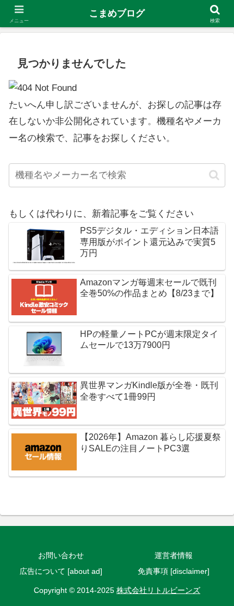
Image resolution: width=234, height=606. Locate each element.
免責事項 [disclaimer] (174, 571)
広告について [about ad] (61, 571)
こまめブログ (117, 13)
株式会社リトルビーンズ (158, 590)
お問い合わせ (61, 555)
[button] (214, 175)
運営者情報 (174, 555)
